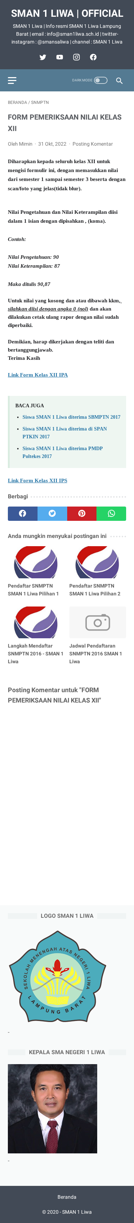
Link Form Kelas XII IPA (38, 375)
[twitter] (42, 57)
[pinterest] (82, 514)
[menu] (12, 80)
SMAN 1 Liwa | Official (67, 13)
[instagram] (75, 57)
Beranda (67, 1197)
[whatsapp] (111, 514)
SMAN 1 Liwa (77, 1212)
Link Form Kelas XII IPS (37, 480)
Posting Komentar (93, 144)
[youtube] (58, 57)
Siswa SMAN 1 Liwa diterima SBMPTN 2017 (71, 417)
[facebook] (92, 57)
